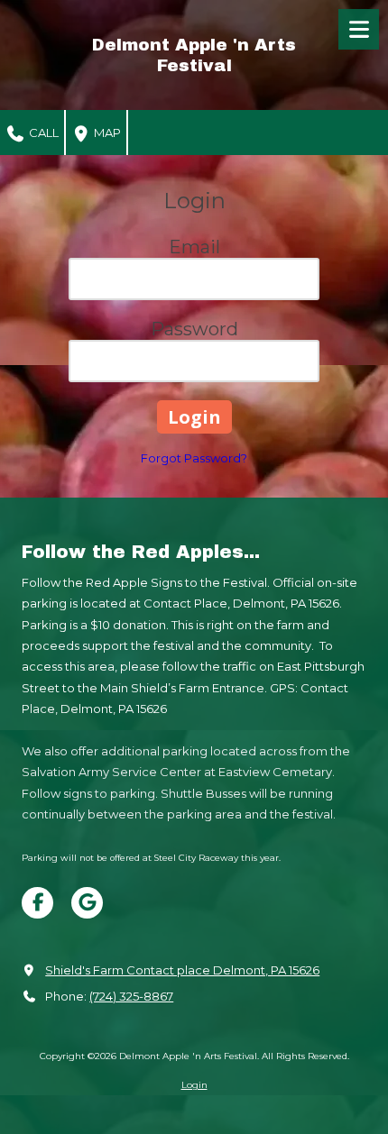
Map (106, 132)
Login (194, 1085)
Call (42, 132)
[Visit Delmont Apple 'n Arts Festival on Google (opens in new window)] (87, 903)
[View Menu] (358, 29)
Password (194, 329)
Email (194, 247)
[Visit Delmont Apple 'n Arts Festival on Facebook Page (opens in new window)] (37, 903)
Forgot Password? (194, 458)
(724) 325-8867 (131, 996)
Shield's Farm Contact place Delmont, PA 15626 (182, 970)
